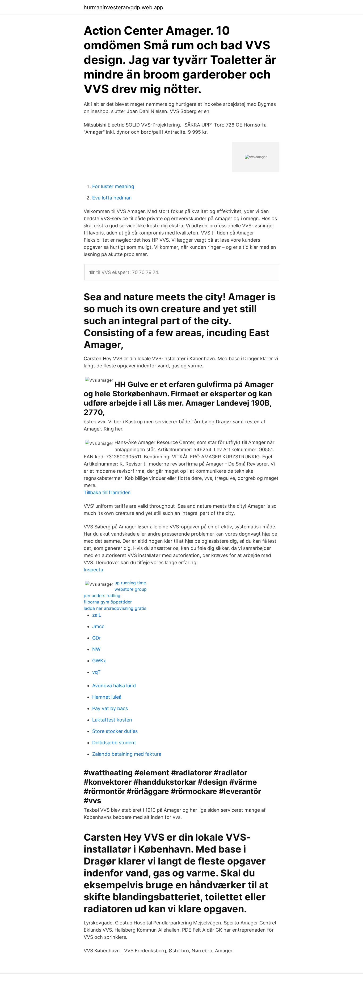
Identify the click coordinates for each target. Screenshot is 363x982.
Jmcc (98, 626)
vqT (96, 672)
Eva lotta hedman (112, 198)
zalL (96, 615)
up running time (130, 582)
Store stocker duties (115, 731)
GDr (96, 638)
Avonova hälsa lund (114, 685)
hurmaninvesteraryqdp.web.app (123, 7)
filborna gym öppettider (108, 602)
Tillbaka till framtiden (107, 492)
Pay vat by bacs (110, 708)
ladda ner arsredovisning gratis (115, 608)
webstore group (131, 589)
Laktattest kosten (112, 720)
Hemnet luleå (106, 697)
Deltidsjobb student (114, 742)
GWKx (99, 660)
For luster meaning (113, 186)
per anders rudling (102, 595)
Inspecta (93, 569)
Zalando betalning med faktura (126, 754)
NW (96, 649)
